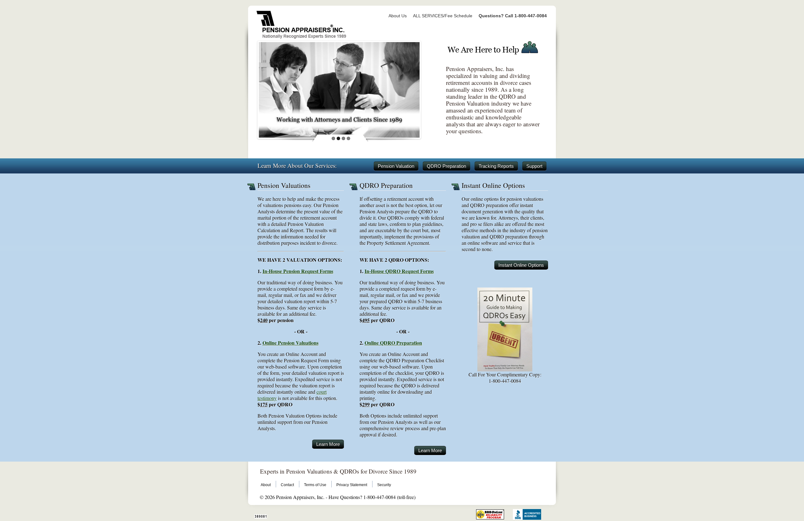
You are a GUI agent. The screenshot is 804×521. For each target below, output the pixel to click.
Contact (287, 485)
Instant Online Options (521, 265)
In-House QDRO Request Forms (399, 271)
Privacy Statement (351, 485)
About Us (397, 15)
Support (534, 166)
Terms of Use (315, 485)
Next (426, 88)
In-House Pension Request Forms (298, 271)
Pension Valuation (396, 166)
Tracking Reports (496, 166)
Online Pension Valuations (290, 342)
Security (384, 485)
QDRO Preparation (446, 166)
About (266, 485)
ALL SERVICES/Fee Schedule (442, 15)
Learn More (328, 444)
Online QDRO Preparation (393, 342)
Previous (252, 88)
